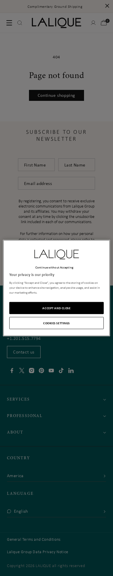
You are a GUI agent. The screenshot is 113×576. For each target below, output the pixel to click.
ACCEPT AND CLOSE (56, 308)
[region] (56, 288)
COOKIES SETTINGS (56, 323)
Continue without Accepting (54, 267)
